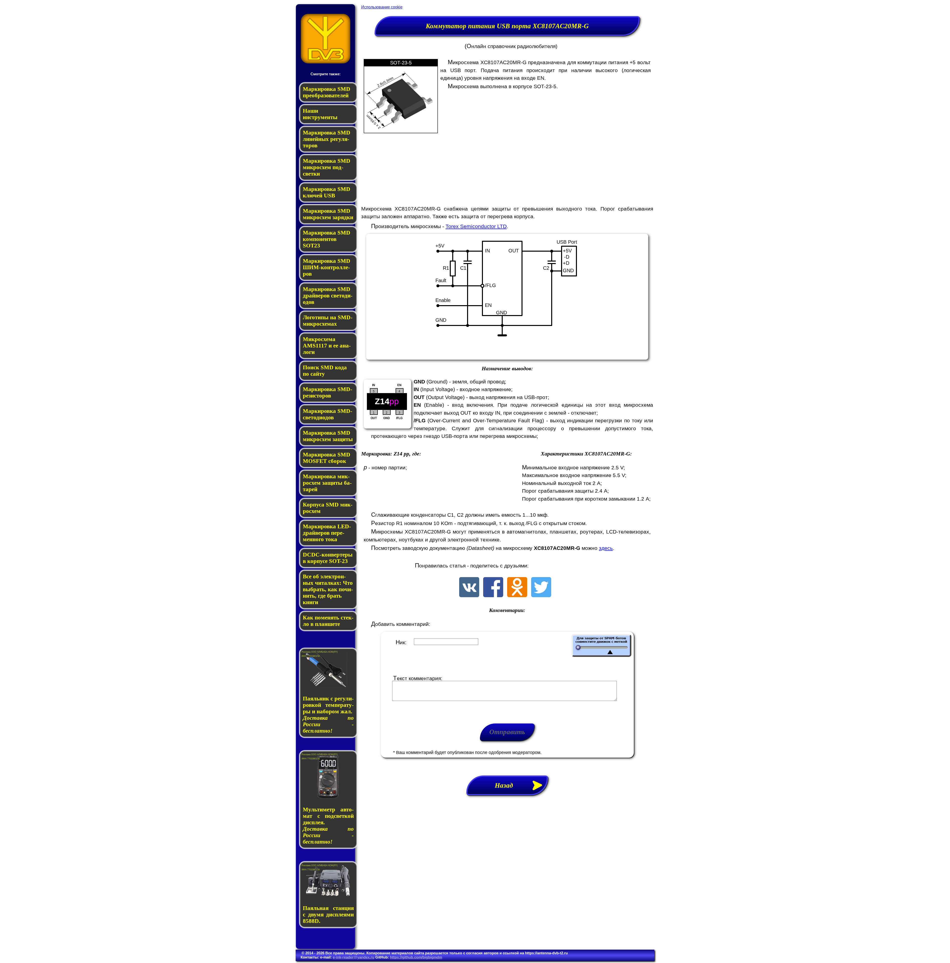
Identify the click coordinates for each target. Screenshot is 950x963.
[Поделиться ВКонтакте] (469, 595)
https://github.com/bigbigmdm (416, 957)
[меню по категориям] (325, 62)
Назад (507, 785)
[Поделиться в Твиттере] (541, 595)
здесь (606, 548)
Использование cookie (382, 7)
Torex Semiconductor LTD (476, 226)
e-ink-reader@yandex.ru (353, 957)
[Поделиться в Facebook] (493, 595)
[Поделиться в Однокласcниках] (517, 595)
